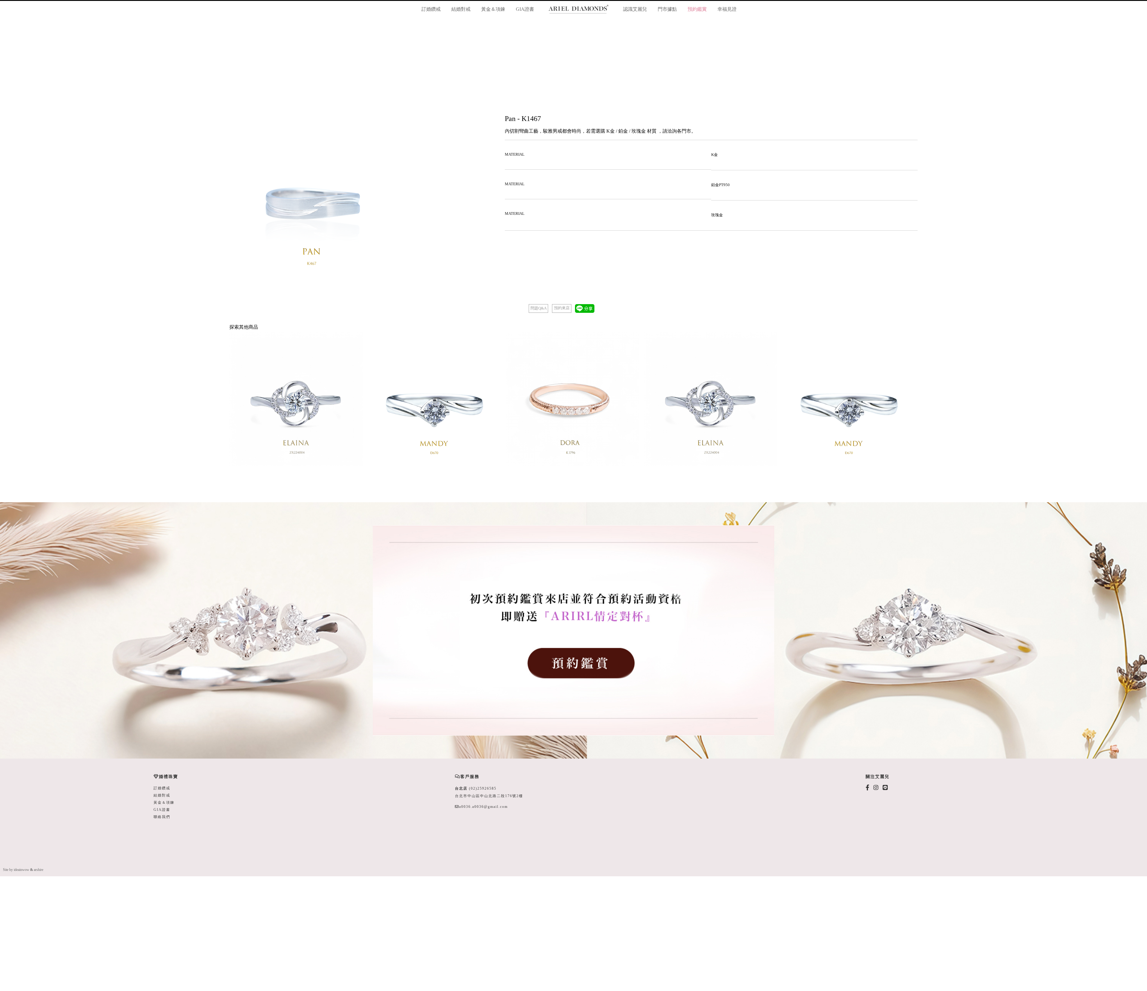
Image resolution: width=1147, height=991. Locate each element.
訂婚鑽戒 (431, 9)
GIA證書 (525, 9)
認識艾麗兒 (635, 9)
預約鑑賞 (697, 9)
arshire (38, 870)
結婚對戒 (460, 9)
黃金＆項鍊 (493, 9)
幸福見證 (727, 9)
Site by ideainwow (16, 870)
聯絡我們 (162, 817)
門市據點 (667, 9)
